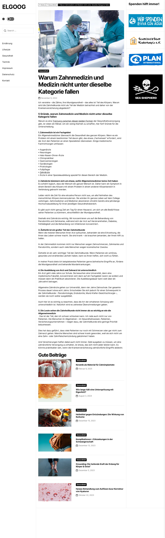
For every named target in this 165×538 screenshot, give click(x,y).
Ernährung (7, 43)
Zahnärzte (45, 172)
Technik (6, 62)
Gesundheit (7, 56)
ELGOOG (14, 6)
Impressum (7, 68)
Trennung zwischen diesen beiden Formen (73, 121)
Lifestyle (6, 49)
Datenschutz (8, 74)
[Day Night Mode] (8, 19)
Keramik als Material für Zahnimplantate (95, 365)
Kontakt (6, 80)
